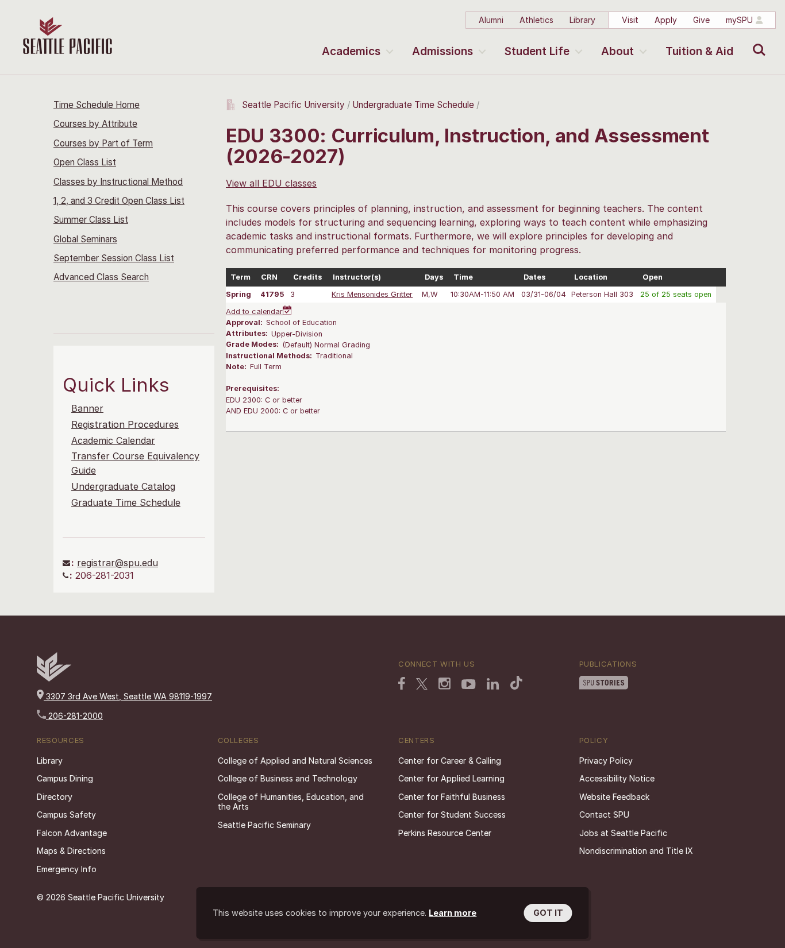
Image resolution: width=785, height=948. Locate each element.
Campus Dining (65, 778)
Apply (666, 20)
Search (756, 41)
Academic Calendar (113, 440)
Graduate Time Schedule (125, 502)
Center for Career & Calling (449, 760)
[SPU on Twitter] (422, 684)
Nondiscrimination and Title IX (636, 851)
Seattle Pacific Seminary (264, 825)
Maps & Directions (71, 851)
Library (582, 20)
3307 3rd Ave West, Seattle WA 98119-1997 (128, 696)
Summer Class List (90, 219)
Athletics (536, 20)
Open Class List (84, 162)
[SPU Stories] (603, 683)
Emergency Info (67, 869)
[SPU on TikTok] (516, 683)
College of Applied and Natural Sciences (295, 760)
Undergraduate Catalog (123, 486)
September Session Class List (113, 258)
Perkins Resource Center (444, 833)
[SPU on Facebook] (401, 683)
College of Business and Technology (287, 778)
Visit (630, 20)
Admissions (442, 51)
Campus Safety (66, 814)
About (617, 51)
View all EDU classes (271, 183)
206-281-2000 (74, 716)
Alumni (491, 20)
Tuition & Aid (699, 51)
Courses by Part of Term (103, 143)
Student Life (537, 51)
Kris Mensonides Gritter (372, 294)
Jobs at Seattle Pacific (623, 833)
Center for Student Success (452, 814)
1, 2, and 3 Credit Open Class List (118, 200)
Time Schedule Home (96, 104)
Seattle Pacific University (293, 104)
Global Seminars (85, 239)
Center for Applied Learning (451, 778)
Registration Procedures (125, 424)
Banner (87, 408)
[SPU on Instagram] (444, 684)
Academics (351, 51)
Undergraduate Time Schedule (413, 104)
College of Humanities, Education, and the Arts (291, 802)
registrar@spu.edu (117, 562)
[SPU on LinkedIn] (493, 684)
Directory (54, 797)
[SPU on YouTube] (468, 684)
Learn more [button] (452, 913)
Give (701, 20)
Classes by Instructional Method (118, 181)
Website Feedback (614, 797)
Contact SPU (604, 814)
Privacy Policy (606, 760)
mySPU (739, 20)
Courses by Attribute (95, 123)
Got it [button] (548, 913)
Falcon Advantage (72, 833)
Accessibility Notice (617, 778)
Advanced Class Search (101, 277)
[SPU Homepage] (54, 678)
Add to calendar (254, 311)
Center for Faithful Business (451, 797)
